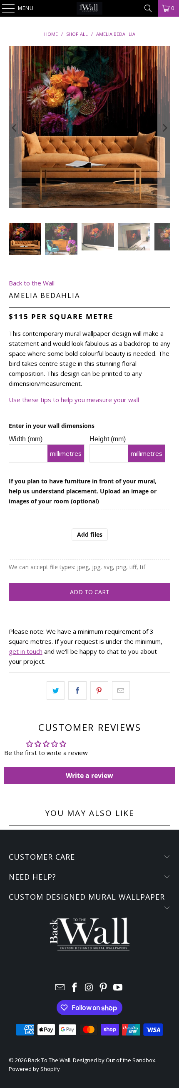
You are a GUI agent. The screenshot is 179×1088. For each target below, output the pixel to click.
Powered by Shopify (34, 1069)
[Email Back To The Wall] (60, 987)
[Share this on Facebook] (77, 690)
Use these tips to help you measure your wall (74, 399)
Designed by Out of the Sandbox (114, 1060)
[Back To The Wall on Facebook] (74, 987)
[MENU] (4, 8)
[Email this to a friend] (121, 690)
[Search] (148, 8)
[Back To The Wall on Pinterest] (103, 987)
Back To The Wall (49, 1060)
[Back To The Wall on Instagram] (89, 987)
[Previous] (15, 128)
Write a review (89, 775)
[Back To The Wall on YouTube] (118, 987)
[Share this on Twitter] (56, 690)
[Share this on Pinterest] (99, 690)
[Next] (164, 128)
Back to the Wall (32, 283)
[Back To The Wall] (89, 8)
